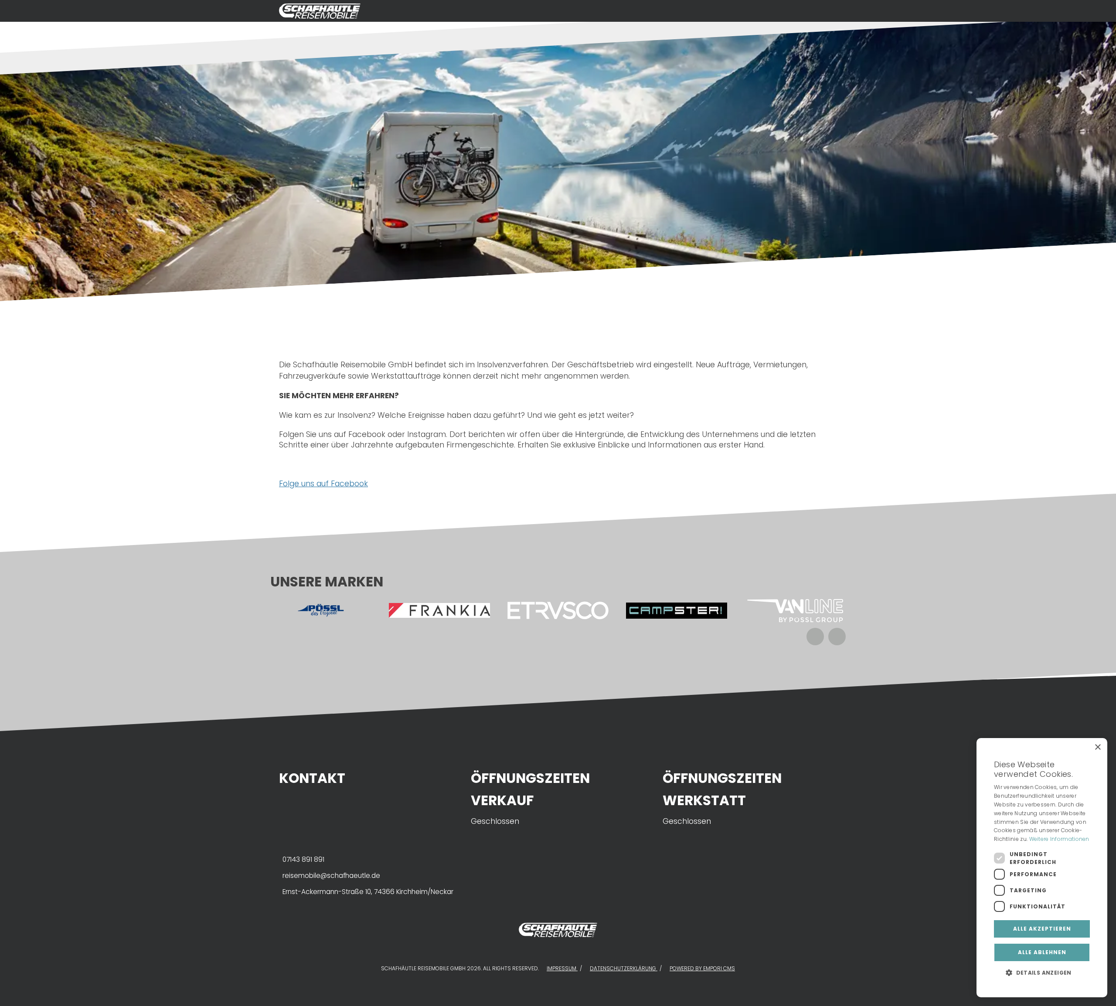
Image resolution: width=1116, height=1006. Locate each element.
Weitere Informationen (1059, 839)
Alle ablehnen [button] (1042, 952)
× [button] (1097, 747)
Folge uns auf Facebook (323, 483)
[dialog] (1041, 867)
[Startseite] (549, 11)
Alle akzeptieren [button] (1042, 928)
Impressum (562, 968)
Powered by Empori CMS (702, 968)
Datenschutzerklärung (623, 968)
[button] (1042, 972)
